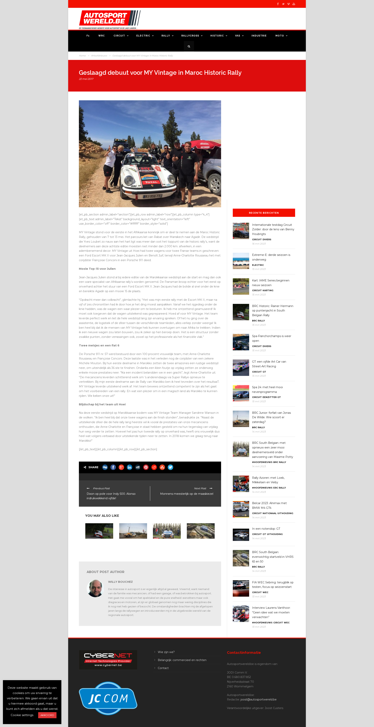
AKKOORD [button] (47, 715)
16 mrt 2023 (259, 243)
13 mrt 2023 (259, 596)
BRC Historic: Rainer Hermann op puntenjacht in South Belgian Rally (97, 546)
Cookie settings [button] (22, 715)
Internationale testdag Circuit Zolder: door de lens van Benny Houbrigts (273, 229)
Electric (143, 35)
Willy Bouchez (120, 582)
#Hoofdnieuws (99, 55)
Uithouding (285, 513)
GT (264, 371)
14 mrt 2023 (259, 431)
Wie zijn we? (166, 652)
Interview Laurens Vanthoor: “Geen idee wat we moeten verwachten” (271, 612)
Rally (165, 35)
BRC (254, 320)
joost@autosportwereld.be (259, 699)
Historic (217, 35)
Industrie (259, 35)
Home (82, 55)
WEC (265, 592)
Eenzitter (270, 397)
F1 (88, 35)
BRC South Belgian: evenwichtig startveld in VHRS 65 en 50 (200, 545)
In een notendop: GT (266, 528)
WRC (101, 35)
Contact (163, 668)
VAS (237, 35)
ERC (275, 487)
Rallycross (190, 35)
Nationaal (270, 513)
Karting (268, 290)
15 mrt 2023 (259, 269)
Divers (267, 239)
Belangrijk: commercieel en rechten (182, 660)
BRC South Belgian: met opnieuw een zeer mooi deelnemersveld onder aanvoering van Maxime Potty (167, 548)
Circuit (119, 35)
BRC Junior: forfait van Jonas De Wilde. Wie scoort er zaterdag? (132, 545)
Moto (279, 35)
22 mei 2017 (86, 78)
